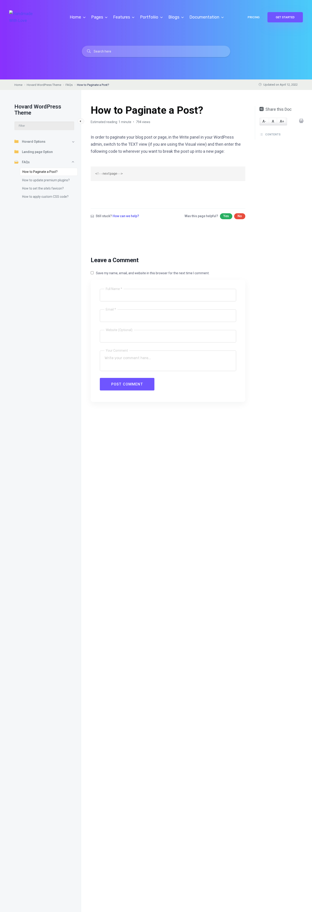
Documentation (204, 17)
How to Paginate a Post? (40, 172)
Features (122, 17)
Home (76, 17)
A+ (282, 121)
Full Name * (114, 289)
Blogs (174, 17)
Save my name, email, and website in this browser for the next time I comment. (152, 273)
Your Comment (117, 350)
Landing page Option (37, 152)
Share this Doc (278, 109)
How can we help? (126, 216)
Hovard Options (33, 141)
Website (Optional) (119, 330)
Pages (97, 17)
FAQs (26, 162)
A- (264, 121)
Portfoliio (149, 17)
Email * (111, 309)
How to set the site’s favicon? (43, 188)
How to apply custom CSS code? (45, 196)
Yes (226, 216)
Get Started (285, 17)
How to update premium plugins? (46, 180)
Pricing (253, 17)
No (240, 216)
